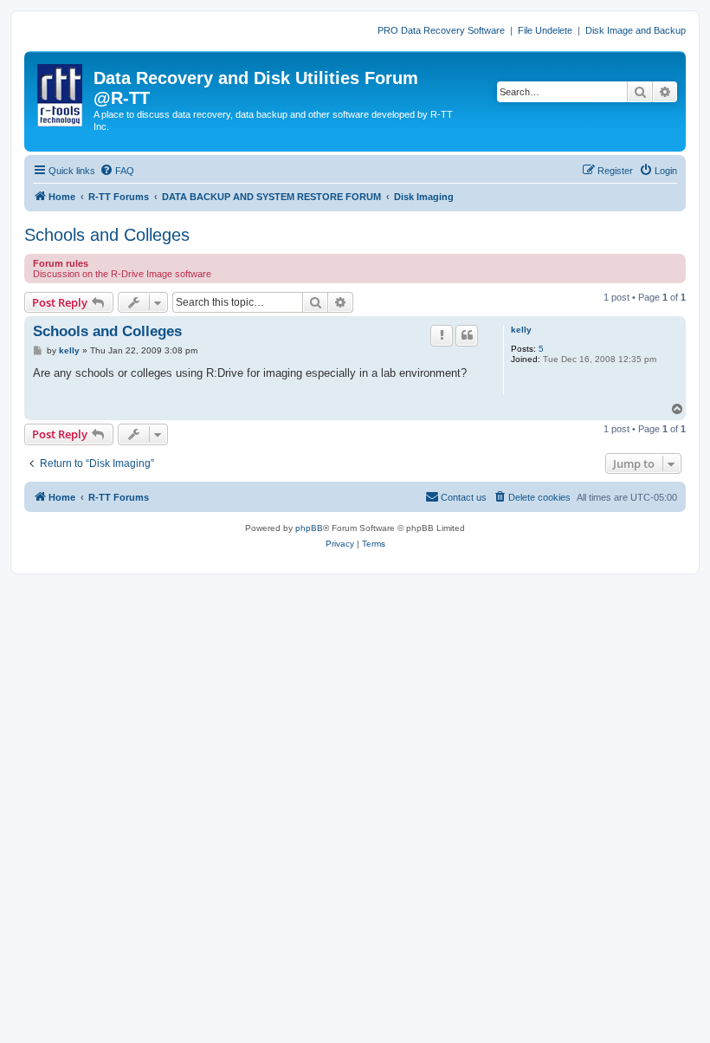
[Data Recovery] (61, 91)
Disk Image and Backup (635, 30)
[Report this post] (441, 335)
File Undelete (545, 30)
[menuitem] (117, 170)
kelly (521, 329)
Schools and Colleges (107, 234)
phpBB (309, 528)
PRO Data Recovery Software (441, 30)
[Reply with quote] (466, 335)
